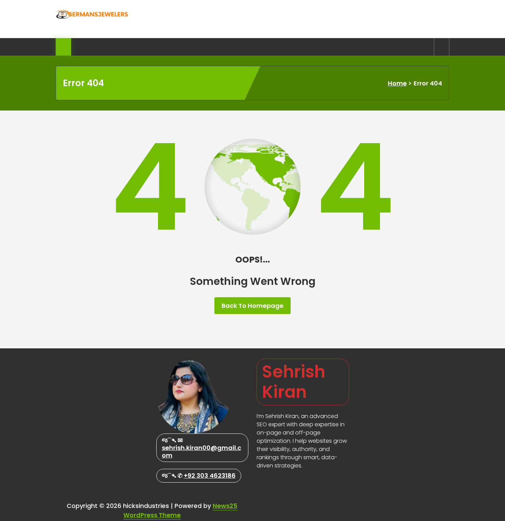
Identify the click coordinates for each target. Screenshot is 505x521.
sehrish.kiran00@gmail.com (201, 451)
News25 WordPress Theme (180, 510)
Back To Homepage (252, 305)
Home (397, 83)
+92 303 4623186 (210, 475)
